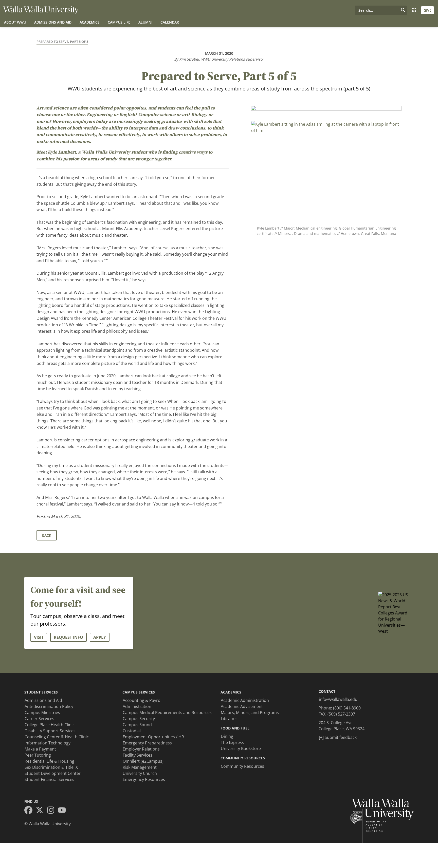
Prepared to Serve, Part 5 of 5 (62, 41)
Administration (137, 706)
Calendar (169, 22)
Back (46, 535)
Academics (90, 22)
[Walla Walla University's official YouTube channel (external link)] (63, 811)
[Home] (41, 10)
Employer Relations (141, 749)
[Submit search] (403, 10)
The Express (232, 742)
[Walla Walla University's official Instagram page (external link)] (52, 811)
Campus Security (139, 718)
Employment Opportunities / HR (153, 737)
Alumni (145, 22)
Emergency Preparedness (147, 743)
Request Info (68, 637)
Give (427, 10)
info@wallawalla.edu (338, 699)
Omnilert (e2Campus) (143, 761)
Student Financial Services (49, 779)
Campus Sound (137, 724)
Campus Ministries (42, 712)
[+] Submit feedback (338, 737)
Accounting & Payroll (142, 700)
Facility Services (137, 755)
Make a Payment (40, 749)
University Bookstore (241, 748)
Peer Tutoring (38, 755)
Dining (227, 736)
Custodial (132, 731)
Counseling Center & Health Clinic (57, 737)
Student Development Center (53, 773)
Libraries (229, 718)
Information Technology (47, 743)
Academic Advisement (242, 706)
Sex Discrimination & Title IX (51, 767)
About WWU (15, 22)
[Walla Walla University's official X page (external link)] (41, 811)
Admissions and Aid (52, 22)
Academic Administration (245, 700)
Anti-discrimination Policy (49, 706)
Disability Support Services (50, 731)
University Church (140, 773)
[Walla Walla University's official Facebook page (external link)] (29, 811)
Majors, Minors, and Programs (250, 712)
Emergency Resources (144, 779)
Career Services (39, 718)
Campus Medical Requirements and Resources (167, 712)
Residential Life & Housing (49, 761)
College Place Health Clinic (50, 724)
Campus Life (119, 22)
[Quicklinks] (414, 10)
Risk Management (140, 767)
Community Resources (242, 766)
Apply (99, 637)
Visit (39, 637)
